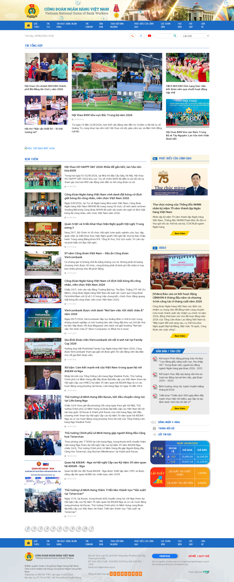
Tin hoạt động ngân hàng (67, 25)
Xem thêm (31, 159)
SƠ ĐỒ (192, 556)
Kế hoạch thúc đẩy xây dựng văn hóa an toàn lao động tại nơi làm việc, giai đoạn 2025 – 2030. (180, 377)
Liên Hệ (203, 25)
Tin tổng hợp (34, 46)
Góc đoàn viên (165, 25)
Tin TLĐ (48, 25)
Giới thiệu (36, 25)
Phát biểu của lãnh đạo (144, 25)
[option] (117, 148)
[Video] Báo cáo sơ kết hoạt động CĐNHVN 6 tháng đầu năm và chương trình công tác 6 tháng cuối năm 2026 (177, 297)
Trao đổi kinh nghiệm (117, 25)
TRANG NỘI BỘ (166, 428)
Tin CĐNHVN (89, 25)
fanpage (165, 556)
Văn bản (101, 25)
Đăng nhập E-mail (169, 422)
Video (162, 248)
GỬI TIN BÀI (164, 434)
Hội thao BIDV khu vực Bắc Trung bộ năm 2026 (102, 115)
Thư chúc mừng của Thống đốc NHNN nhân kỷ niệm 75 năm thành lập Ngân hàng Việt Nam (177, 208)
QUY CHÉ (204, 556)
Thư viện (180, 25)
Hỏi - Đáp (191, 25)
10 (85, 528)
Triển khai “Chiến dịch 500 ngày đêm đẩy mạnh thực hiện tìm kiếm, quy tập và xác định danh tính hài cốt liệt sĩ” (181, 399)
